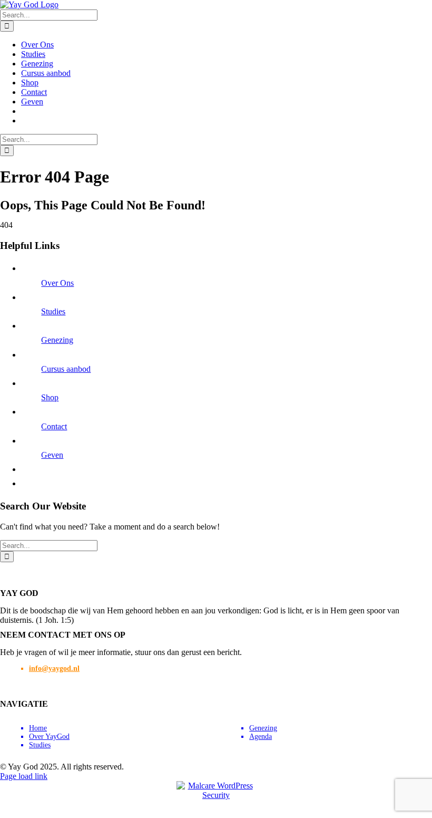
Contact (54, 426)
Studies (53, 311)
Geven (52, 454)
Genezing (57, 339)
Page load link (23, 776)
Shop (49, 397)
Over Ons (57, 282)
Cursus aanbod (66, 368)
